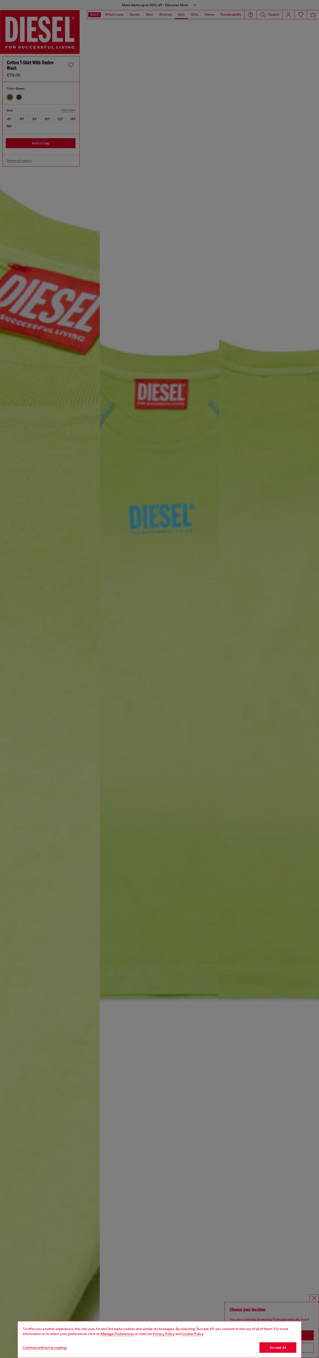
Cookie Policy (192, 1334)
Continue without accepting (45, 1348)
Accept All (278, 1348)
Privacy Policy (163, 1334)
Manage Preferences (117, 1334)
